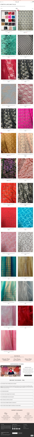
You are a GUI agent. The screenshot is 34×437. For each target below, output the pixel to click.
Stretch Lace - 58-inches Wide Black (25, 80)
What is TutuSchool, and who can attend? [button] (6, 399)
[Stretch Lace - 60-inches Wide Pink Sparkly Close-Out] (25, 168)
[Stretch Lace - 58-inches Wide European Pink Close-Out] (8, 94)
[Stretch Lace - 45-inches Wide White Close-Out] (25, 20)
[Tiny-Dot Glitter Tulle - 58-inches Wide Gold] (25, 266)
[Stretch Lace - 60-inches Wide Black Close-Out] (8, 118)
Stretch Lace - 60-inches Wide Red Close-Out (8, 204)
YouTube (16, 387)
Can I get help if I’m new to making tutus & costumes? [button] (8, 383)
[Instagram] (14, 428)
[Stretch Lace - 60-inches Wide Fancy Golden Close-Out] (8, 143)
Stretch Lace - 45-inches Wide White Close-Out (25, 31)
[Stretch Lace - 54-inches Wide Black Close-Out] (25, 45)
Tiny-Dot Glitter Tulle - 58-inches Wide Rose (9, 351)
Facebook (20, 387)
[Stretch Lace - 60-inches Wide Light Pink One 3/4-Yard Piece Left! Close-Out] (25, 143)
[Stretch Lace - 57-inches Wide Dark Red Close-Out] (8, 69)
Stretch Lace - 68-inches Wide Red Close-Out (8, 228)
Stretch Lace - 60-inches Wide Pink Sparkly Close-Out (25, 179)
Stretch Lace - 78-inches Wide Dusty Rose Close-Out (9, 253)
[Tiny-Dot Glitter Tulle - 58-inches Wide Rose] (8, 340)
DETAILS (20, 0)
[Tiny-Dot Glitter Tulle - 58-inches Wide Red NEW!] (25, 316)
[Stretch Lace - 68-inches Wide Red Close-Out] (8, 217)
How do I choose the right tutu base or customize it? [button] (8, 402)
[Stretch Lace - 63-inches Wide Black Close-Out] (25, 193)
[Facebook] (12, 428)
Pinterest (18, 387)
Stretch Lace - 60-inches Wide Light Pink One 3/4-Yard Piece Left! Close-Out (25, 154)
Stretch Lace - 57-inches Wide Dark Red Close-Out (8, 80)
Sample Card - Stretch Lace (8, 31)
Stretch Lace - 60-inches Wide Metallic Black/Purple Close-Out (8, 179)
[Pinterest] (16, 428)
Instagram (24, 387)
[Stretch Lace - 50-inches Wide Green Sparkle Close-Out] (8, 45)
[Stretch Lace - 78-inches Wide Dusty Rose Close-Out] (8, 242)
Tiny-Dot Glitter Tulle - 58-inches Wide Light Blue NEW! (25, 302)
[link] (5, 359)
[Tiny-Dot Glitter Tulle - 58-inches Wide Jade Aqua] (8, 291)
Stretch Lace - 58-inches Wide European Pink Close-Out (8, 105)
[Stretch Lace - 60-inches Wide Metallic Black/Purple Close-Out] (8, 168)
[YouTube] (19, 428)
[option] (5, 359)
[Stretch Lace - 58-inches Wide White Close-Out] (25, 94)
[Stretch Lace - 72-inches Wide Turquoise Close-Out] (25, 217)
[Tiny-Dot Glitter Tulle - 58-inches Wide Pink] (8, 316)
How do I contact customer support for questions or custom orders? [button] (10, 405)
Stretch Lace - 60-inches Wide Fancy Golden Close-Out (8, 154)
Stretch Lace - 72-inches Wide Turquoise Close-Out (25, 228)
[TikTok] (17, 428)
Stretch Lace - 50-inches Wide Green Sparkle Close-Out (8, 56)
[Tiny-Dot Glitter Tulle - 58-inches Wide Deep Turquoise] (8, 266)
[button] (16, 8)
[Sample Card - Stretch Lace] (8, 20)
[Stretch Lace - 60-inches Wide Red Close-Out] (8, 193)
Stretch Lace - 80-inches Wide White (25, 253)
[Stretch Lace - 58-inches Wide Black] (25, 69)
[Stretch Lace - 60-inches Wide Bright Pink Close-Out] (25, 118)
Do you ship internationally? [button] (4, 391)
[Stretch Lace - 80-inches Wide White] (25, 242)
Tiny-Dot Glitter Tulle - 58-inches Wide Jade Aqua (8, 302)
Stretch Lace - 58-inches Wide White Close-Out (25, 105)
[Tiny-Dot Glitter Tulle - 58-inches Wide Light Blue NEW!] (25, 291)
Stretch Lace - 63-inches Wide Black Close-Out (25, 204)
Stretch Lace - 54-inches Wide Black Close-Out (25, 56)
